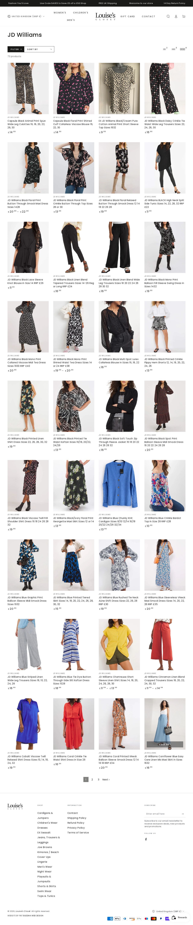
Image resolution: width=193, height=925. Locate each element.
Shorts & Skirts (46, 886)
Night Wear (44, 871)
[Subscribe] (183, 814)
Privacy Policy (76, 828)
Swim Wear (44, 891)
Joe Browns (44, 847)
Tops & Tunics (46, 896)
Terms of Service (78, 832)
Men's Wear (44, 867)
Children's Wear (47, 823)
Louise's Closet (23, 911)
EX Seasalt (44, 832)
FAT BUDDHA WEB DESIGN (31, 915)
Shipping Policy (76, 818)
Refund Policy (75, 823)
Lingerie (42, 862)
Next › (106, 779)
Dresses (42, 828)
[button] (168, 16)
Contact (72, 813)
